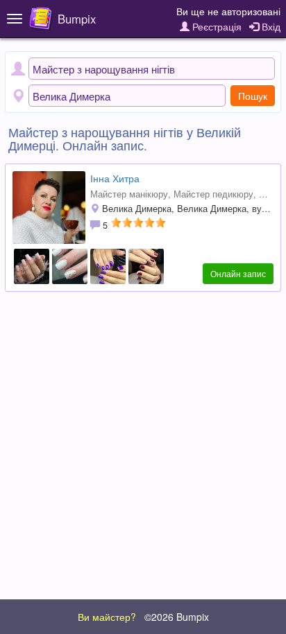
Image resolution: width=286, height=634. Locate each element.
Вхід (269, 26)
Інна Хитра (115, 178)
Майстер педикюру (213, 194)
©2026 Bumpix (176, 617)
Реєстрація (216, 26)
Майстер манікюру (129, 194)
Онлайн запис (238, 273)
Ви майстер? (107, 617)
